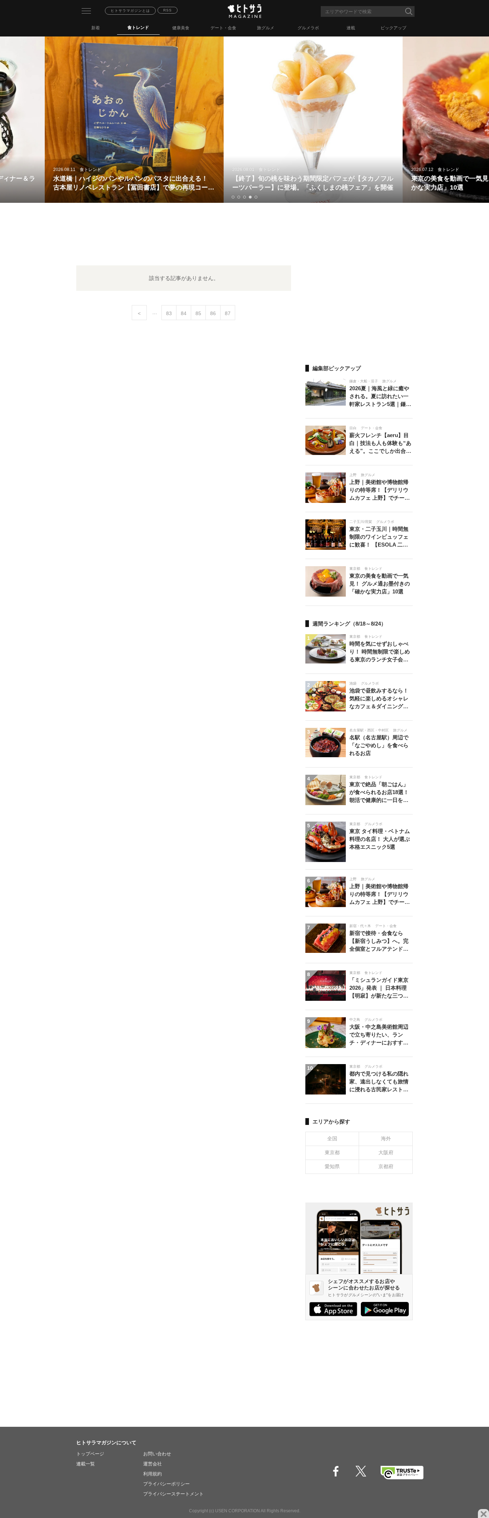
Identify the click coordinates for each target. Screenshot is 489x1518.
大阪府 (385, 1152)
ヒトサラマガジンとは (130, 11)
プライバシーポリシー (166, 1484)
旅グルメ (265, 27)
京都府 (385, 1166)
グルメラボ (308, 27)
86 (213, 313)
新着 (95, 27)
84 (184, 313)
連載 (351, 27)
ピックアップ (393, 27)
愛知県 (332, 1166)
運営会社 (152, 1463)
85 (198, 313)
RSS (167, 10)
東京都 (332, 1152)
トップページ (90, 1453)
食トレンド (138, 27)
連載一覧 (85, 1463)
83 (169, 313)
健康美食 (180, 27)
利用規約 (152, 1474)
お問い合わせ (157, 1453)
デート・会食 (223, 27)
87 (228, 313)
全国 (332, 1138)
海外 (386, 1138)
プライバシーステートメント (173, 1494)
